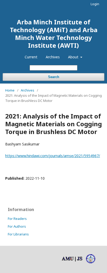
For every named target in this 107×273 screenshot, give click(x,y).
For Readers (17, 218)
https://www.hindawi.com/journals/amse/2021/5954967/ (52, 155)
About (73, 56)
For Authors (17, 226)
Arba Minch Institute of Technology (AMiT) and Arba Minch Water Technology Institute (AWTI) (53, 34)
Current (31, 56)
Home (10, 90)
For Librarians (18, 234)
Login (95, 4)
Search (53, 77)
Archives (53, 56)
